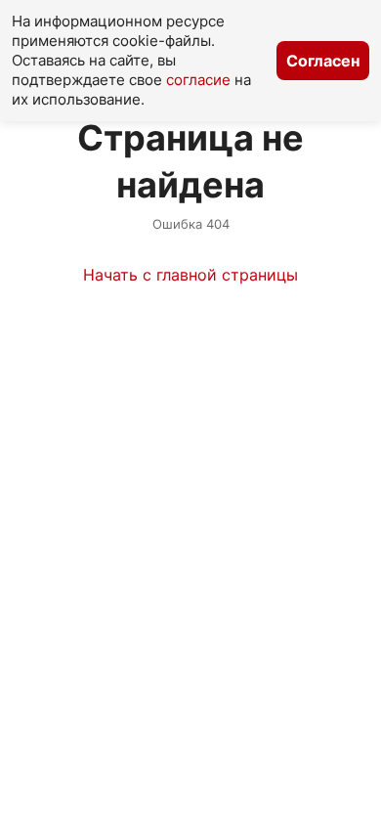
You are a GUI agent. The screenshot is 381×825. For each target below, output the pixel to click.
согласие (198, 79)
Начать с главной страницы (190, 274)
